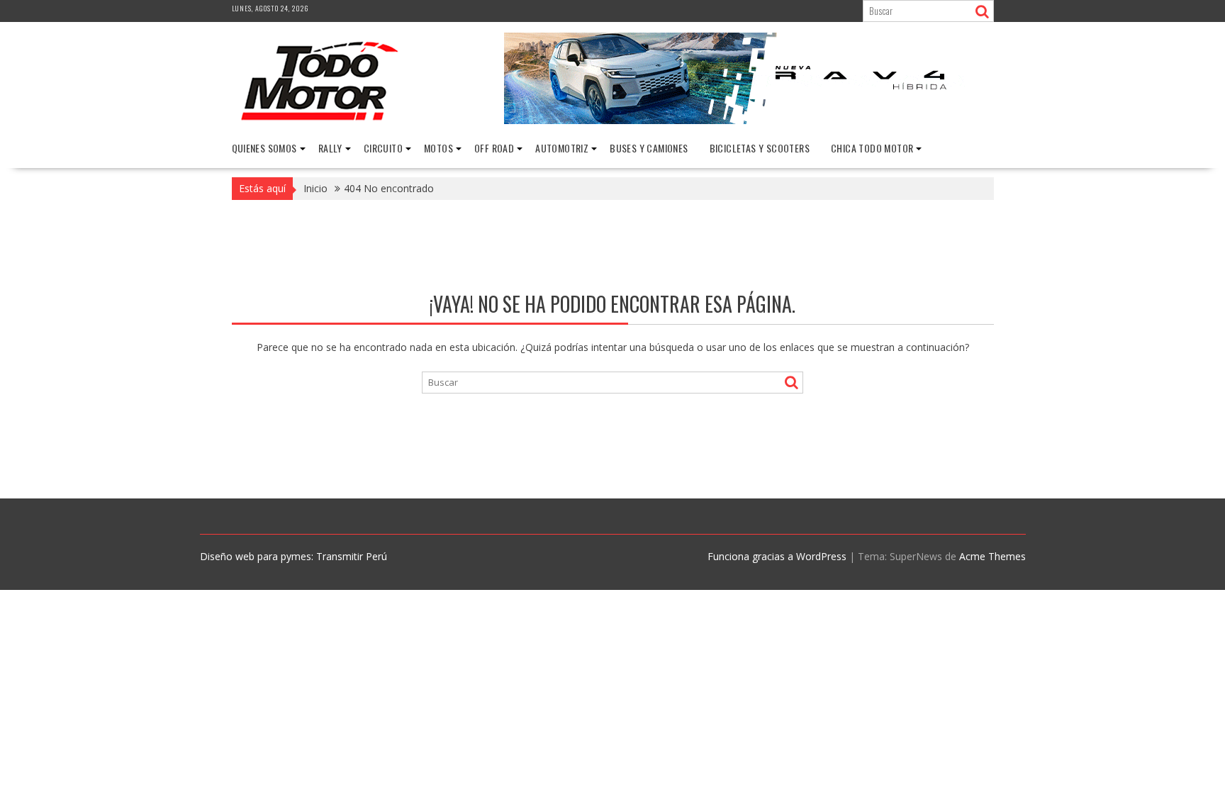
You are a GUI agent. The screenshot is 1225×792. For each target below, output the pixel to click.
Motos (438, 147)
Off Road (494, 147)
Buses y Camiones (649, 147)
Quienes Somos (264, 147)
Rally (330, 147)
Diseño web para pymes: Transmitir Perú (293, 556)
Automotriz (561, 147)
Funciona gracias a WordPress (776, 556)
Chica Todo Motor (872, 147)
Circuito (383, 147)
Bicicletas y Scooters (760, 147)
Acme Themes (992, 556)
